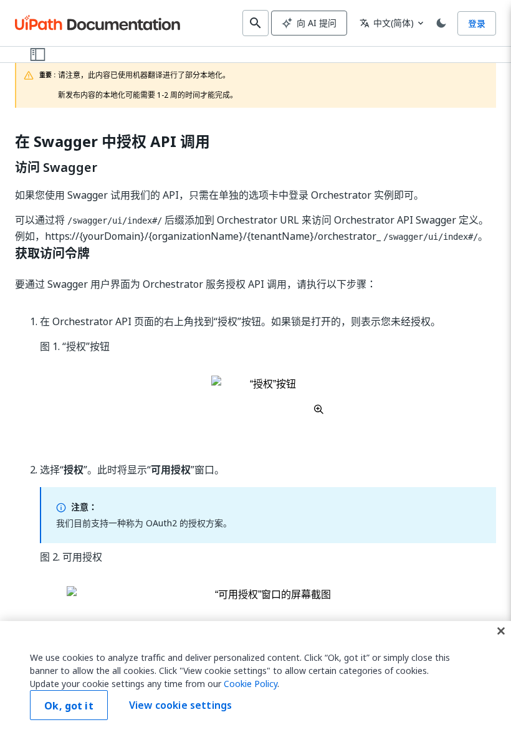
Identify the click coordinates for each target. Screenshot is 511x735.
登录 (476, 23)
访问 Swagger (56, 167)
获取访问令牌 (52, 253)
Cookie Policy (250, 683)
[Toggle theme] (441, 23)
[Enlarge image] (268, 395)
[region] (255, 678)
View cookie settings (180, 705)
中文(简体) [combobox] (387, 22)
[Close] (501, 631)
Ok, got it (68, 705)
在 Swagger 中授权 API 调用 (112, 141)
